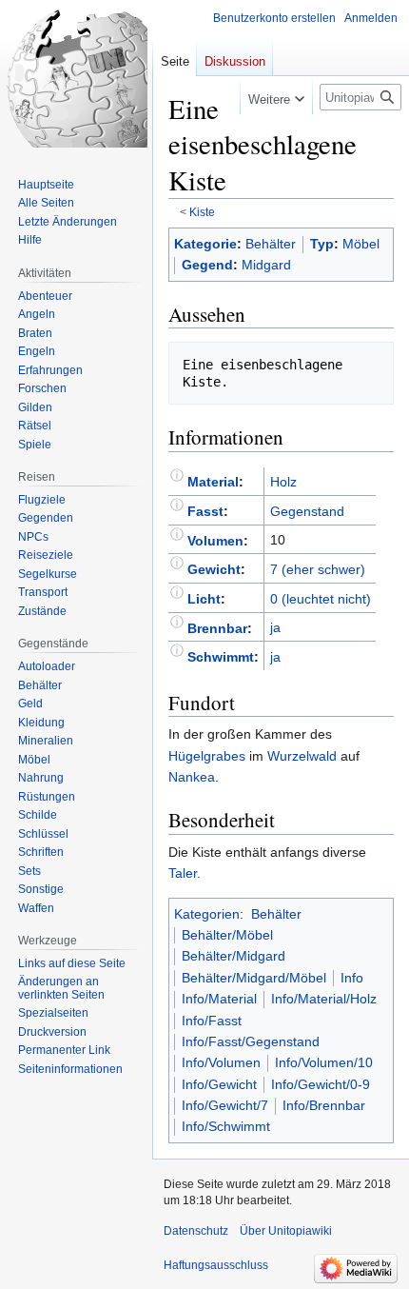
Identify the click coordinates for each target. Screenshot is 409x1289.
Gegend (207, 264)
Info (352, 977)
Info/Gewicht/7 (225, 1105)
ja (275, 627)
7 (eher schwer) (317, 569)
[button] (276, 95)
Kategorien (207, 914)
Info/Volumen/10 (324, 1062)
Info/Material (219, 998)
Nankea (191, 776)
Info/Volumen (221, 1062)
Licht (204, 598)
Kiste (202, 212)
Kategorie (205, 243)
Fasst (205, 511)
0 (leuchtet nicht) (320, 598)
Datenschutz (196, 1231)
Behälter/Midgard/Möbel (254, 977)
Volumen (215, 539)
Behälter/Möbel (227, 934)
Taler (182, 873)
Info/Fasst (212, 1020)
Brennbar (217, 627)
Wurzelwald (302, 755)
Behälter (270, 243)
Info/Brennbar (323, 1105)
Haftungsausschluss (216, 1265)
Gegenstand (307, 511)
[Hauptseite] (76, 76)
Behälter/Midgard (233, 955)
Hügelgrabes (206, 755)
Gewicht (214, 569)
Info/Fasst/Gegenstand (251, 1041)
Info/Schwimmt (226, 1126)
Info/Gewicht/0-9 (320, 1084)
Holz (283, 481)
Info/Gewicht (219, 1084)
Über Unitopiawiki (286, 1231)
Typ (322, 243)
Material (213, 481)
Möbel (361, 243)
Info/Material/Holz (324, 998)
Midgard (266, 264)
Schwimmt (220, 656)
